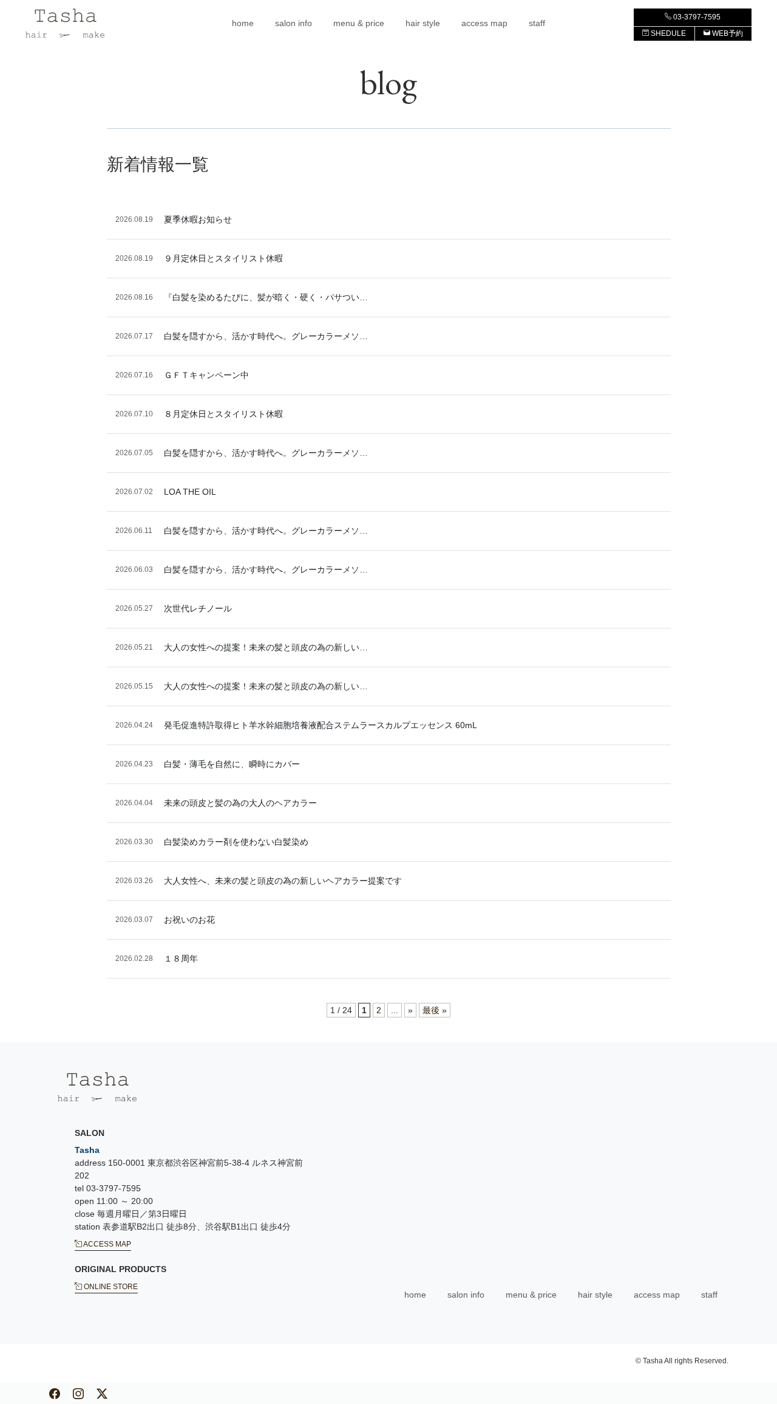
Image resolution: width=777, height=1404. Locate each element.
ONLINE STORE (110, 1286)
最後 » (434, 1010)
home (243, 23)
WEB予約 (726, 33)
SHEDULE (667, 33)
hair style (422, 23)
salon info (293, 23)
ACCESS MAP (106, 1244)
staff (537, 23)
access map (484, 23)
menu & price (358, 23)
